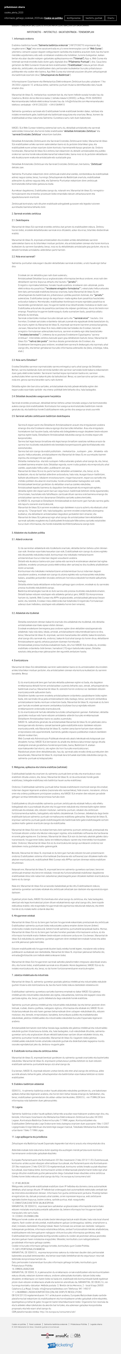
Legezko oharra (96, 1324)
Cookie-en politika (53, 18)
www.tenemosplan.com (74, 48)
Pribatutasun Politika (79, 1324)
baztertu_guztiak (94, 18)
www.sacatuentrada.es (47, 48)
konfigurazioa (74, 18)
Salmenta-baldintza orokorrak (55, 1324)
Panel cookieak (35, 1324)
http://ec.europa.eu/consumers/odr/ (73, 1176)
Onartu (110, 18)
